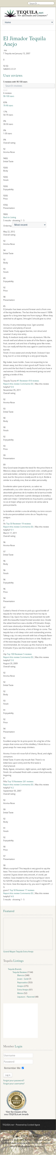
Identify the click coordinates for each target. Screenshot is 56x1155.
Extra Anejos (23, 989)
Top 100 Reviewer (15, 654)
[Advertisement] (20, 1020)
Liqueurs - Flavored (26, 996)
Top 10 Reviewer (15, 781)
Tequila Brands (14, 969)
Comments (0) (26, 383)
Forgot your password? (13, 1080)
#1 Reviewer (22, 380)
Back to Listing (9, 217)
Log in (7, 1075)
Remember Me (12, 1068)
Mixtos (20, 993)
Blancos (20, 975)
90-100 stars (8, 96)
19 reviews (26, 523)
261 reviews (28, 781)
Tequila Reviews (20, 972)
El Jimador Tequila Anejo (24, 40)
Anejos (20, 986)
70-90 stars (8, 105)
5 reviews (27, 654)
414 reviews (33, 380)
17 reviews (29, 890)
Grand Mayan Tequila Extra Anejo (18, 951)
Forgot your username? (14, 1083)
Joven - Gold (22, 978)
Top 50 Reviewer (13, 523)
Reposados (22, 982)
